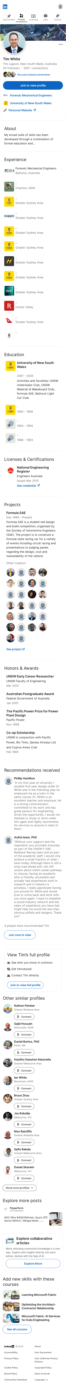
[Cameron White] (10, 641)
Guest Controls (42, 1373)
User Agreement (43, 1352)
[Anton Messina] (32, 575)
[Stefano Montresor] (32, 619)
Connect (26, 1016)
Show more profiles (18, 1187)
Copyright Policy (43, 1367)
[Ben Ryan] (32, 586)
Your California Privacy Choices (46, 1360)
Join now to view (19, 935)
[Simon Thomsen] (10, 608)
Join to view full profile (25, 985)
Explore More (33, 1263)
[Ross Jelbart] (32, 630)
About (37, 1346)
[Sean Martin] (21, 630)
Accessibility (11, 1352)
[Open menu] (60, 44)
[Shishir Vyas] (21, 608)
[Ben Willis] (10, 630)
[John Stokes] (10, 619)
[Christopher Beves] (43, 597)
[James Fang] (21, 641)
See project (13, 649)
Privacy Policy (11, 1358)
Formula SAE (16, 513)
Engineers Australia (29, 476)
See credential (27, 485)
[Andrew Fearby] (43, 608)
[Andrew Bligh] (43, 575)
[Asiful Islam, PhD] (21, 575)
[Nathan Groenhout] (10, 575)
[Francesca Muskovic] (43, 630)
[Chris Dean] (32, 608)
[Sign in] (60, 6)
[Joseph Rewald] (32, 597)
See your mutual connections (33, 74)
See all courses (17, 1329)
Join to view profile (33, 85)
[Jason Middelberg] (21, 619)
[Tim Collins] (43, 619)
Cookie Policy (11, 1367)
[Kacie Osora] (10, 586)
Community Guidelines (15, 1379)
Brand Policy (10, 1373)
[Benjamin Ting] (43, 586)
